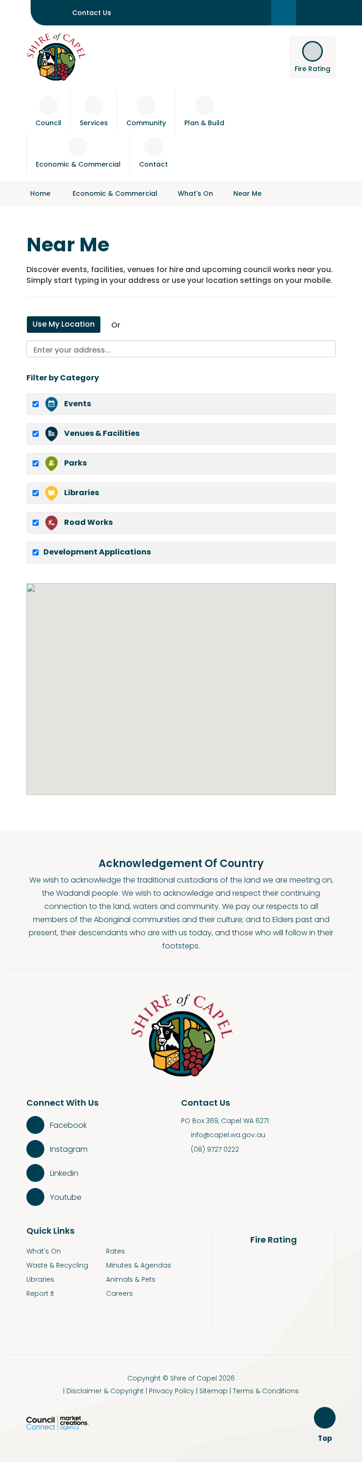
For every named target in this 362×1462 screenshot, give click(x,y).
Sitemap (213, 1391)
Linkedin (64, 1173)
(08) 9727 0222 (215, 1149)
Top (326, 1439)
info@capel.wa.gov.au (228, 1135)
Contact (153, 164)
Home (40, 193)
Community (146, 123)
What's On (195, 193)
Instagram (69, 1149)
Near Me (247, 193)
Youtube (66, 1197)
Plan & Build (204, 123)
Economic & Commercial (78, 164)
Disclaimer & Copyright (105, 1391)
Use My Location (64, 324)
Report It (40, 1293)
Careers (119, 1293)
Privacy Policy (171, 1391)
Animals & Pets (131, 1279)
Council (48, 123)
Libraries (40, 1279)
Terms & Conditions (266, 1391)
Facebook (68, 1125)
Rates (115, 1251)
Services (94, 123)
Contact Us (91, 12)
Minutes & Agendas (138, 1265)
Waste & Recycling (57, 1265)
